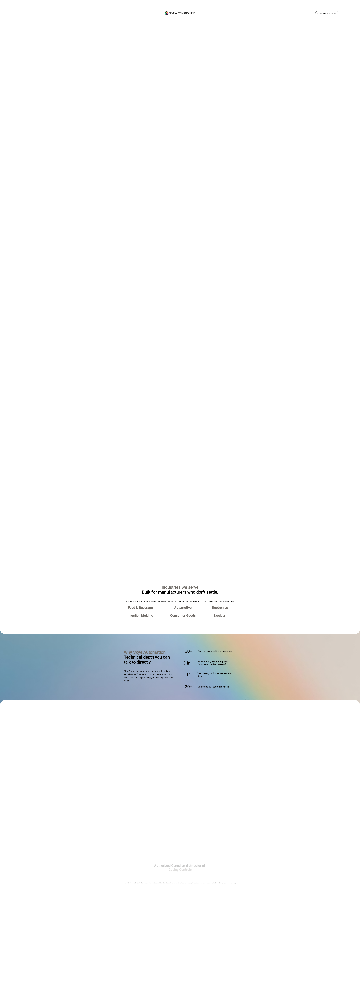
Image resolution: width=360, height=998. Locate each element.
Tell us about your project (132, 82)
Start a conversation (326, 13)
